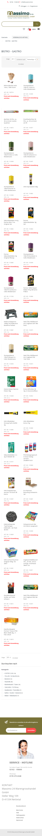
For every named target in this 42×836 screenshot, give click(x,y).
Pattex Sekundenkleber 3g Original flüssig (10, 256)
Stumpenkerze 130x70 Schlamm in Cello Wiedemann (30, 155)
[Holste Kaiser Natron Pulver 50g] (11, 381)
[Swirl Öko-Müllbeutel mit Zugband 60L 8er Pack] (30, 588)
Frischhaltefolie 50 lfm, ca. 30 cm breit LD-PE (30, 121)
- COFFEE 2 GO (9, 673)
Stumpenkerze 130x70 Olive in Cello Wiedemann (11, 155)
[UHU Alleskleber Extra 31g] (30, 413)
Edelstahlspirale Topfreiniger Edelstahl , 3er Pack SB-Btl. (10, 527)
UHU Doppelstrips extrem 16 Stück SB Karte (10, 492)
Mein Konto (19, 810)
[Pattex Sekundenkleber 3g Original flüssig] (11, 246)
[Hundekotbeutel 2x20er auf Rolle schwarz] (11, 588)
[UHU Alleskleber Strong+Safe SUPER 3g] (11, 413)
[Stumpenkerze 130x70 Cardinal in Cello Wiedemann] (11, 280)
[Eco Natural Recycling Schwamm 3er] (30, 483)
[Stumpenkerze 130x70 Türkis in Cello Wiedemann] (30, 78)
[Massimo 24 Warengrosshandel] (21, 15)
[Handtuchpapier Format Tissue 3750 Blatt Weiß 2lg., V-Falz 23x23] (11, 621)
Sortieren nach (21, 59)
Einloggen (24, 6)
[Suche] (37, 24)
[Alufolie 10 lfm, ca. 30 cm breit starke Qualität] (11, 111)
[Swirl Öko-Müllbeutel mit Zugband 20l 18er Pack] (30, 314)
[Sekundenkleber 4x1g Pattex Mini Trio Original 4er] (11, 213)
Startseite (4, 37)
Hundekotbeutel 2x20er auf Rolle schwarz (9, 597)
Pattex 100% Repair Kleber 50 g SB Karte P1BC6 (30, 289)
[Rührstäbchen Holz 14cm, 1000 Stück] (11, 78)
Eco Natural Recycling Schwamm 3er (30, 492)
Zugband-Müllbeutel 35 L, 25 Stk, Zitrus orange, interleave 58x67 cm (30, 562)
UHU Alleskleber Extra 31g (28, 422)
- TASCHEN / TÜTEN (10, 687)
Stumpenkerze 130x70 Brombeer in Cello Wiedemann (30, 256)
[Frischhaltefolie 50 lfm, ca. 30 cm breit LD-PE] (30, 111)
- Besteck (7, 679)
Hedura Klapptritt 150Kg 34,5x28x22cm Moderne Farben (11, 323)
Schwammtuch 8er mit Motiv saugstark (30, 525)
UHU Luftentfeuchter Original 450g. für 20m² (11, 561)
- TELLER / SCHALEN (10, 676)
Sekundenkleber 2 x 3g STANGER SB (10, 456)
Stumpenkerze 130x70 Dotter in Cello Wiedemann (10, 188)
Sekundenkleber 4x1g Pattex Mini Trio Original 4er (11, 222)
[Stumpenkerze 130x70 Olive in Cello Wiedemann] (11, 145)
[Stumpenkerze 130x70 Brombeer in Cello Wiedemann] (30, 246)
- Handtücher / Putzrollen (12, 690)
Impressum (19, 820)
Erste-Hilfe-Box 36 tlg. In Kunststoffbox (30, 390)
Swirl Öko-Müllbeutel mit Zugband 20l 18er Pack (30, 323)
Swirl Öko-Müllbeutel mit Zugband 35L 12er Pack (30, 357)
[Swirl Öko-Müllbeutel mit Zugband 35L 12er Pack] (30, 347)
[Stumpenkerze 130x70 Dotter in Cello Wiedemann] (11, 179)
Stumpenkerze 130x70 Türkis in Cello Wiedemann (29, 87)
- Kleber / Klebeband (10, 696)
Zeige (8, 59)
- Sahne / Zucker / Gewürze (12, 693)
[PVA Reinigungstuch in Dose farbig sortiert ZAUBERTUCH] (30, 447)
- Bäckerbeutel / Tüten (11, 684)
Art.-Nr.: (6, 92)
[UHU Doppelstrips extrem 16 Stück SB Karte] (11, 483)
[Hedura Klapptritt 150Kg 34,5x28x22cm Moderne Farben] (11, 314)
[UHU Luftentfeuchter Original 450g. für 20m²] (11, 552)
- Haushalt (7, 682)
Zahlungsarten (20, 815)
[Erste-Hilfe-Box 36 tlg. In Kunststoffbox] (30, 381)
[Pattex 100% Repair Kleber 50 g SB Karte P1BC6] (30, 280)
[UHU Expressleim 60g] (30, 179)
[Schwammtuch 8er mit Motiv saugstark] (30, 516)
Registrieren (34, 6)
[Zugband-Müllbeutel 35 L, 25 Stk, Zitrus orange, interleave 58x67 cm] (30, 552)
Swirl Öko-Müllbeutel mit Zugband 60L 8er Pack (30, 597)
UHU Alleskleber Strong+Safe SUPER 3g (10, 423)
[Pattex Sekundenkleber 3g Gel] (30, 213)
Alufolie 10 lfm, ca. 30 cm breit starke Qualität (10, 121)
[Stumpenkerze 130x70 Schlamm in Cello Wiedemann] (30, 145)
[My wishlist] (23, 29)
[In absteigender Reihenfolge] (37, 59)
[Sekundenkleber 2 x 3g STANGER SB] (11, 447)
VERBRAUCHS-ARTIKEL (20, 37)
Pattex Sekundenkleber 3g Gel (29, 222)
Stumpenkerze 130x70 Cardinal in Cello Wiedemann (10, 289)
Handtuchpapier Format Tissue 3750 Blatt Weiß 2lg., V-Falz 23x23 (10, 632)
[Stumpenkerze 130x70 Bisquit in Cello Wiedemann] (11, 347)
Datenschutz (20, 817)
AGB (17, 812)
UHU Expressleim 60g (30, 187)
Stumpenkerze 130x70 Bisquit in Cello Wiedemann (10, 357)
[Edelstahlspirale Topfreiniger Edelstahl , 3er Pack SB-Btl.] (11, 516)
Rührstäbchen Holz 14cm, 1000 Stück (10, 86)
